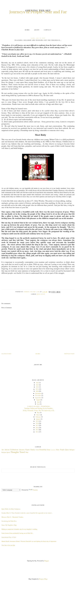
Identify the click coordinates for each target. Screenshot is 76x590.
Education (41, 294)
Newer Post (69, 353)
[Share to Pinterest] (59, 292)
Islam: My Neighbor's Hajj (8, 525)
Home (27, 30)
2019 (37, 421)
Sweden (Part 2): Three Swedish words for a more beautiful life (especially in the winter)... (27, 513)
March (38, 415)
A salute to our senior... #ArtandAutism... (39, 406)
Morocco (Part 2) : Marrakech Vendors (12, 517)
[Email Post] (49, 291)
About (36, 30)
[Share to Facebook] (58, 292)
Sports (8, 452)
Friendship (42, 449)
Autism (6, 449)
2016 (37, 427)
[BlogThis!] (54, 292)
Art (2, 449)
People (62, 449)
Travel (22, 451)
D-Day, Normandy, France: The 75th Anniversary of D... (39, 410)
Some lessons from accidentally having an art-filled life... (17, 533)
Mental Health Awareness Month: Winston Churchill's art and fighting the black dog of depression (28, 541)
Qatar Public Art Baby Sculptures (10, 509)
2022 (37, 387)
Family (32, 449)
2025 (37, 383)
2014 (37, 432)
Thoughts (15, 451)
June (38, 404)
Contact (47, 30)
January (38, 419)
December (38, 393)
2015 (37, 430)
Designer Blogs (43, 579)
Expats (27, 449)
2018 (37, 423)
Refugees (72, 450)
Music (57, 450)
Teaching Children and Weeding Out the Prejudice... (39, 408)
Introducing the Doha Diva (9, 521)
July (38, 402)
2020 (37, 391)
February (38, 417)
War (27, 452)
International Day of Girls (8, 537)
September (38, 398)
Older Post (6, 353)
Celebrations (14, 449)
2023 (37, 385)
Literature (53, 449)
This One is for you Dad (8, 545)
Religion (3, 452)
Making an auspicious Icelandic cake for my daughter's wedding (19, 529)
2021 (37, 389)
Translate (35, 490)
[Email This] (52, 292)
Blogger (46, 561)
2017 (37, 425)
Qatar (67, 449)
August (38, 400)
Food (37, 450)
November (38, 395)
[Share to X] (56, 292)
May (38, 412)
